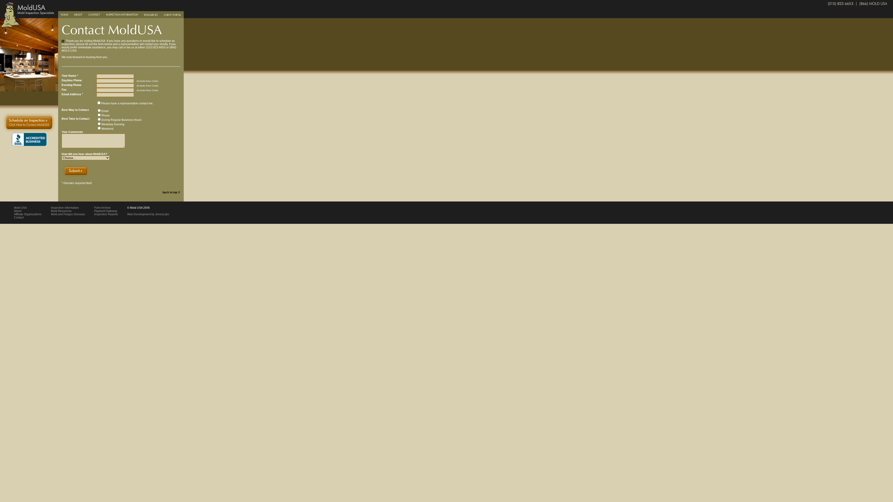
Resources (151, 14)
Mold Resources (61, 211)
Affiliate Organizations (28, 214)
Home (64, 14)
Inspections (122, 14)
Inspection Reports (106, 214)
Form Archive (102, 207)
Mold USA (20, 207)
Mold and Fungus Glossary (68, 214)
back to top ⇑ (171, 192)
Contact (94, 14)
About (78, 14)
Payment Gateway (105, 211)
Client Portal (172, 14)
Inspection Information (65, 207)
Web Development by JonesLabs (148, 214)
